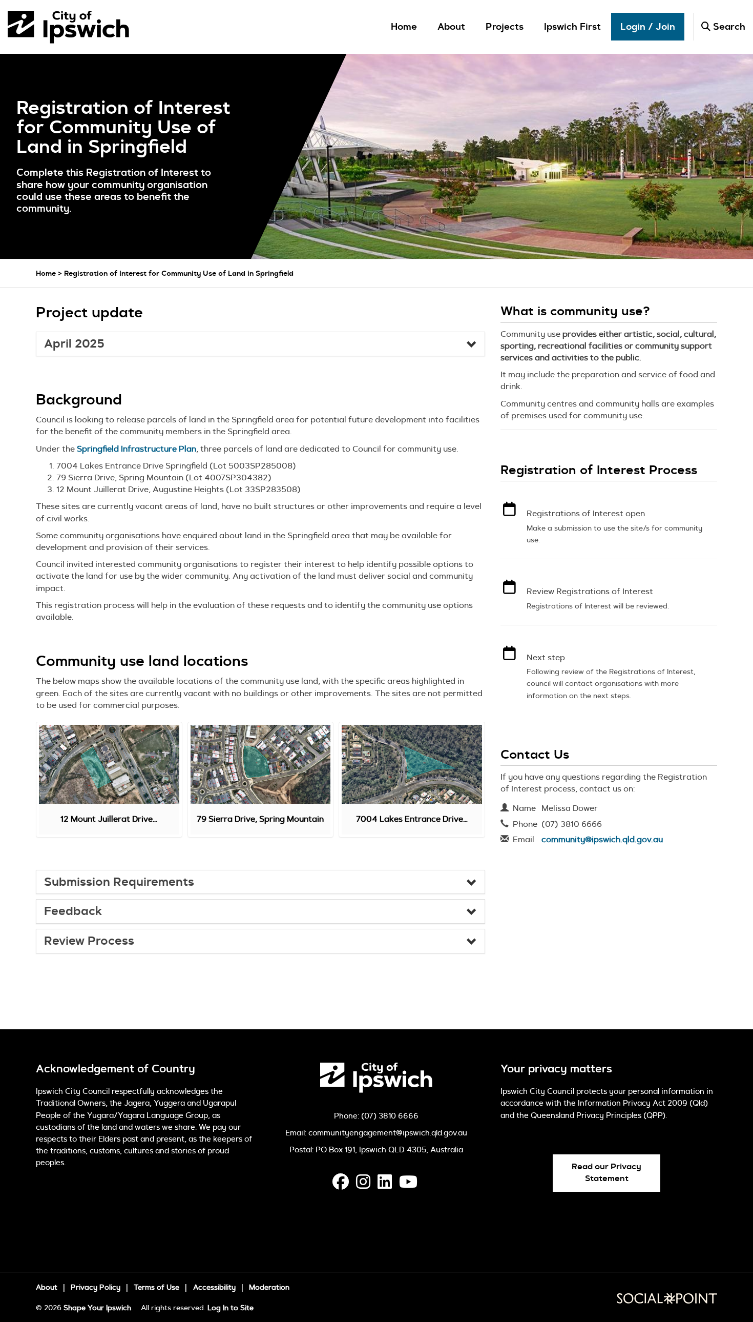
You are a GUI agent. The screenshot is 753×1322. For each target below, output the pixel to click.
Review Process (89, 941)
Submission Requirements (119, 882)
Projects (505, 27)
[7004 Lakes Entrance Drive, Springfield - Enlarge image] (412, 764)
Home (404, 27)
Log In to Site (230, 1308)
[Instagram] (363, 1184)
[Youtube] (408, 1184)
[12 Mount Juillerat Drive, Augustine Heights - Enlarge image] (109, 764)
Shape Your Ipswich (97, 1308)
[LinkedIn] (384, 1184)
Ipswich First (572, 27)
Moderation (269, 1287)
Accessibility (214, 1287)
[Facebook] (340, 1184)
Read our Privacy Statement (606, 1172)
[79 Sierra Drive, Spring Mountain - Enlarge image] (261, 764)
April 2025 (74, 344)
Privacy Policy (95, 1287)
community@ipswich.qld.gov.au (602, 839)
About (451, 27)
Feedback (73, 911)
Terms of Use (156, 1287)
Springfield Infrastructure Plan (136, 449)
